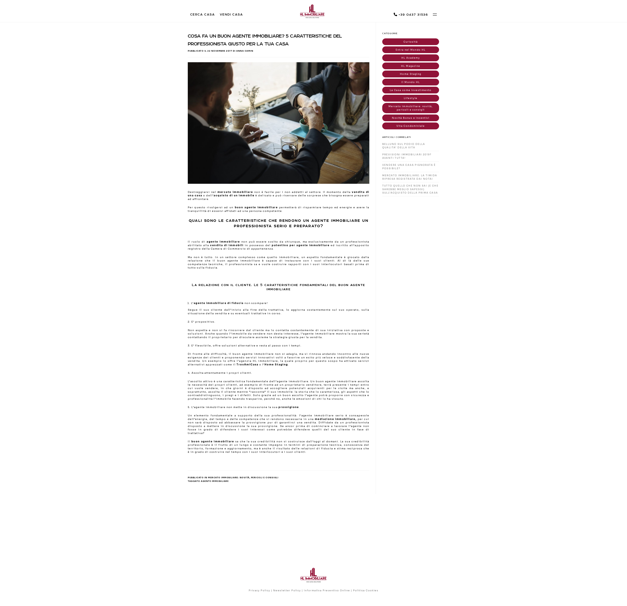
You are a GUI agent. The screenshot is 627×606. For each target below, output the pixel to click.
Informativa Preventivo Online (327, 590)
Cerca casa (202, 14)
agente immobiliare (215, 481)
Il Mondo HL (410, 82)
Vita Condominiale (410, 125)
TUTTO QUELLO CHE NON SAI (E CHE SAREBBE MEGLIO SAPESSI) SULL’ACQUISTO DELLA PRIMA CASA (410, 189)
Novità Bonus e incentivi (410, 117)
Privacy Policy (259, 590)
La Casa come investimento (411, 90)
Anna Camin (244, 51)
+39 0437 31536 (412, 14)
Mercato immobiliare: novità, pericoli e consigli (243, 477)
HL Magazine (410, 66)
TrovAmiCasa (247, 364)
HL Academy (410, 57)
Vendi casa (231, 14)
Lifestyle (411, 98)
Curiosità (410, 41)
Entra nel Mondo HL (411, 49)
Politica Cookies (365, 590)
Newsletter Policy (287, 590)
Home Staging (410, 74)
